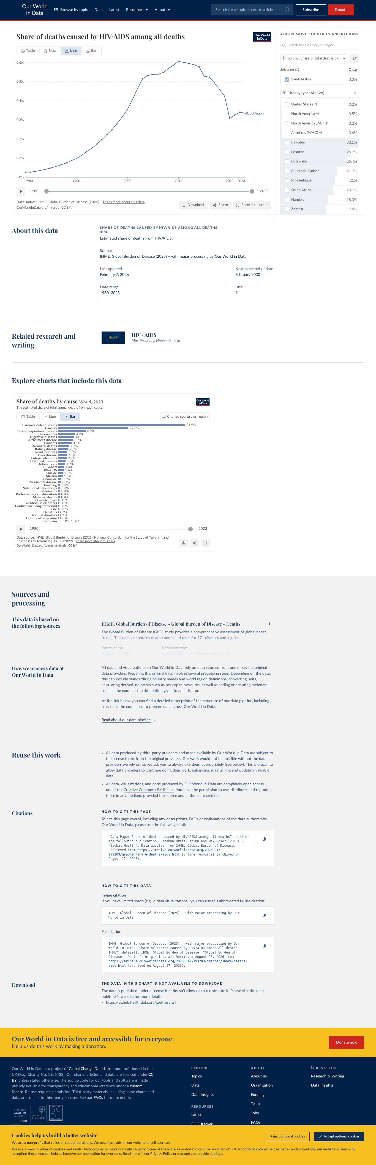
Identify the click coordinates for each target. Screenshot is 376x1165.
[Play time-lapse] (21, 191)
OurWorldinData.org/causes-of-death (41, 545)
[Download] (183, 543)
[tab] (28, 51)
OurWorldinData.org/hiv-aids (38, 207)
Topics (196, 1076)
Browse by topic (74, 10)
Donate (341, 10)
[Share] (194, 543)
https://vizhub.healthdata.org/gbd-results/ (141, 1002)
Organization (262, 1085)
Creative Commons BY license (149, 790)
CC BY (66, 207)
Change (187, 417)
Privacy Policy (161, 1154)
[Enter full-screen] (205, 543)
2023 (264, 191)
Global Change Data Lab (89, 1069)
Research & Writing (327, 1076)
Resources (134, 10)
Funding (258, 1095)
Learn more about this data (124, 202)
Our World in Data (35, 10)
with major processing (189, 257)
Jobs (255, 1113)
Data (98, 10)
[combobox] (252, 9)
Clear (353, 70)
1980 (34, 191)
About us (259, 1076)
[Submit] (286, 10)
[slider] (46, 191)
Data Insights (202, 1095)
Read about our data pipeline (126, 720)
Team (255, 1104)
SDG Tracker (201, 1124)
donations (84, 1143)
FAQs (98, 1098)
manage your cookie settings (199, 1154)
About (160, 10)
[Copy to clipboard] (259, 839)
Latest (114, 10)
